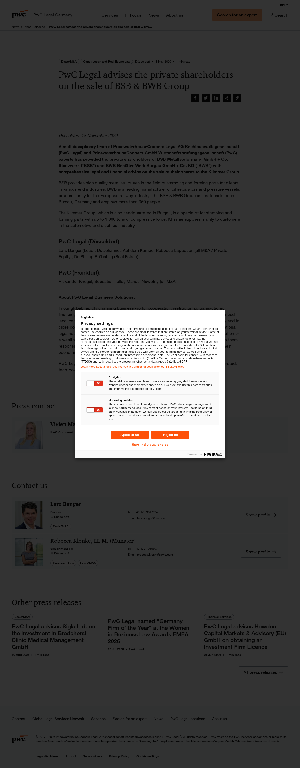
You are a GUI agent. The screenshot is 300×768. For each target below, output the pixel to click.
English (86, 317)
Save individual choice (150, 444)
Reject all (170, 435)
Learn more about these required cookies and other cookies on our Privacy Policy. (132, 366)
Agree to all (129, 435)
